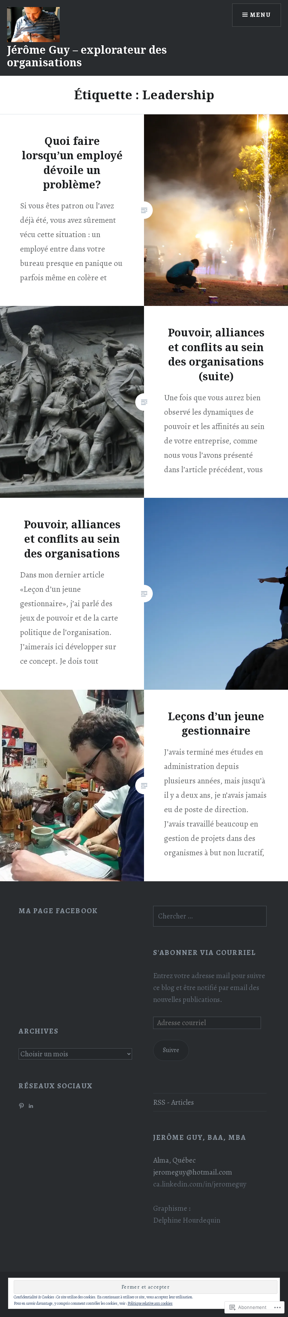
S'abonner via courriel (204, 952)
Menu (260, 15)
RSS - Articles (173, 1102)
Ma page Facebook (58, 911)
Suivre (171, 1050)
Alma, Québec (174, 1160)
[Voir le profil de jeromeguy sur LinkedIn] (31, 1106)
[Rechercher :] (210, 916)
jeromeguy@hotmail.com (192, 1172)
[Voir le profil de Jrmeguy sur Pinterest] (21, 1106)
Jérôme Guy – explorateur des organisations (87, 55)
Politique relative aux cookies (149, 1303)
